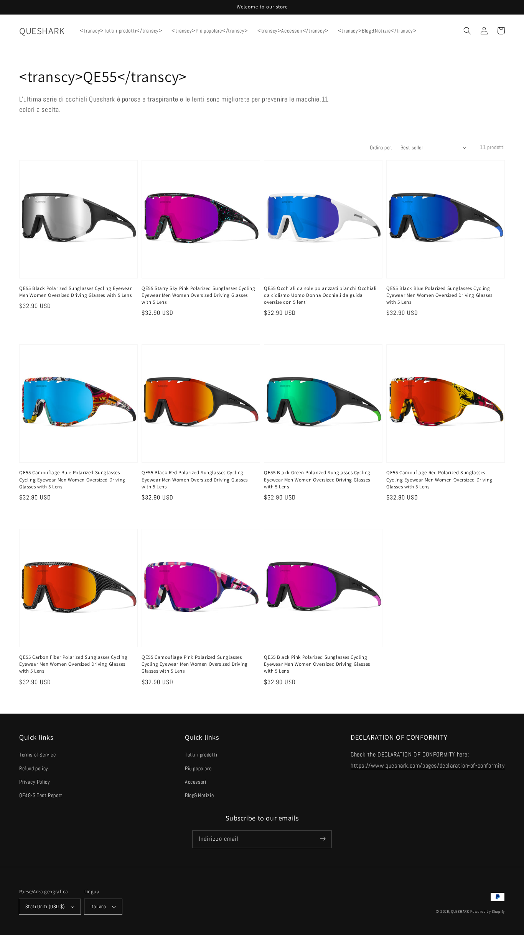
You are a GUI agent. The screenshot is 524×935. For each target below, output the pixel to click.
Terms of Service (37, 754)
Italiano (98, 906)
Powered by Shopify (487, 911)
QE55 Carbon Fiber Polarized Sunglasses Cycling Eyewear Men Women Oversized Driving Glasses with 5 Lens (73, 664)
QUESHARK (460, 911)
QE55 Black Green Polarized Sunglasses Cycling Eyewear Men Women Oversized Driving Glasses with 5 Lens (317, 479)
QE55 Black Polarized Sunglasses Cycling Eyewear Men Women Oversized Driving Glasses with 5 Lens (75, 291)
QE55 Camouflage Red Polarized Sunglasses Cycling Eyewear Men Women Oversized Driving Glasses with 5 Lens (439, 479)
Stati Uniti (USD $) (45, 906)
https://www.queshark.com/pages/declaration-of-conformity (428, 765)
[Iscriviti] (322, 838)
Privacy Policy (34, 781)
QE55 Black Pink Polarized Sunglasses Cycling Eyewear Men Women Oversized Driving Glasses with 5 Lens (317, 664)
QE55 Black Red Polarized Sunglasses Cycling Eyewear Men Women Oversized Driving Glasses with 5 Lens (195, 479)
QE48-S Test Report (41, 795)
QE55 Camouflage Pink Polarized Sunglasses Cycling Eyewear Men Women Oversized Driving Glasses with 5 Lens (195, 664)
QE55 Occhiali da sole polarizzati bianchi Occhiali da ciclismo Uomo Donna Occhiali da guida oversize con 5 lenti (320, 295)
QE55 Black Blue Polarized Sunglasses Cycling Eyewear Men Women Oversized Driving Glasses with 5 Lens (439, 295)
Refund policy (33, 768)
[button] (467, 30)
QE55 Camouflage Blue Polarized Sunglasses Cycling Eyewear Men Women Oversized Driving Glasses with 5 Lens (72, 479)
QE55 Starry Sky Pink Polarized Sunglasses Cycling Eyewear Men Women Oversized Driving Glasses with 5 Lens (198, 295)
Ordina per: (381, 147)
